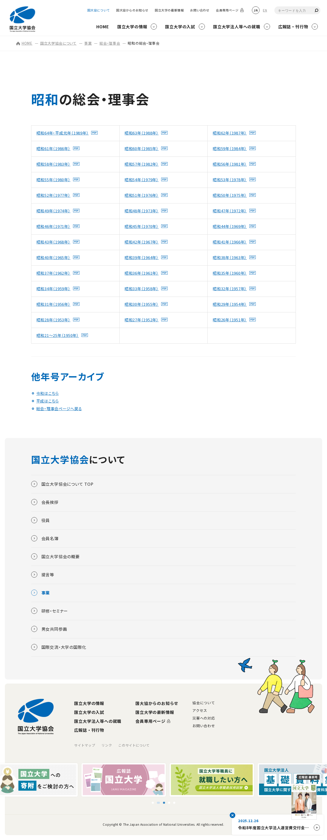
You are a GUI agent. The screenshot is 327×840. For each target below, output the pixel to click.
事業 (88, 43)
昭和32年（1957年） (230, 288)
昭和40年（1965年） (54, 257)
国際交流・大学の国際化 (63, 647)
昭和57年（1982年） (142, 164)
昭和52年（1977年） (54, 195)
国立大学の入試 (89, 712)
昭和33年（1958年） (142, 288)
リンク (106, 745)
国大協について (98, 10)
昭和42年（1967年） (142, 242)
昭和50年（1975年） (230, 195)
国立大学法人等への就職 (97, 721)
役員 (45, 520)
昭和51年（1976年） (142, 195)
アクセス (199, 710)
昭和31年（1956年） (54, 304)
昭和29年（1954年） (230, 304)
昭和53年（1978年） (230, 179)
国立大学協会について (58, 43)
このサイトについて (134, 745)
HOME (26, 43)
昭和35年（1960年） (230, 273)
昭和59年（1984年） (230, 148)
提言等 (47, 574)
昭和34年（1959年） (54, 288)
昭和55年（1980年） (54, 179)
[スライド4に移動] (171, 803)
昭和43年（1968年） (54, 242)
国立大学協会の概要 (60, 556)
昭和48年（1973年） (142, 210)
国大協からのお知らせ (132, 10)
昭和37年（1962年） (54, 273)
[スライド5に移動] (176, 803)
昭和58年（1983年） (54, 164)
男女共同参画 (54, 629)
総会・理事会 (109, 43)
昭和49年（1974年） (54, 210)
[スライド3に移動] (163, 803)
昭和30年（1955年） (142, 304)
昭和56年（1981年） (230, 164)
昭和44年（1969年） (230, 226)
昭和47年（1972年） (230, 210)
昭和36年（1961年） (142, 273)
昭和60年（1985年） (142, 148)
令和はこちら (47, 393)
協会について (203, 702)
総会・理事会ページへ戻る (59, 408)
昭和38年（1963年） (230, 257)
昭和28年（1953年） (54, 319)
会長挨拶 (50, 502)
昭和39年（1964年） (142, 257)
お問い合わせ (199, 10)
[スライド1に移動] (151, 803)
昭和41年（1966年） (230, 242)
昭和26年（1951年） (230, 319)
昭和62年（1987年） (230, 133)
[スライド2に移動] (156, 803)
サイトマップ (84, 745)
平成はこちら (47, 401)
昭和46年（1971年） (54, 226)
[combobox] (297, 10)
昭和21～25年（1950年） (58, 335)
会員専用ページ (227, 10)
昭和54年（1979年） (142, 179)
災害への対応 (203, 718)
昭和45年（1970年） (142, 226)
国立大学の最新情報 (169, 10)
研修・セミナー (54, 611)
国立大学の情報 (89, 703)
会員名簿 (50, 538)
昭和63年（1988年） (142, 133)
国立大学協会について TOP (67, 484)
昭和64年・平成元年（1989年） (63, 133)
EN (265, 10)
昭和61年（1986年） (54, 148)
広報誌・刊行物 (89, 730)
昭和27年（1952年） (142, 319)
